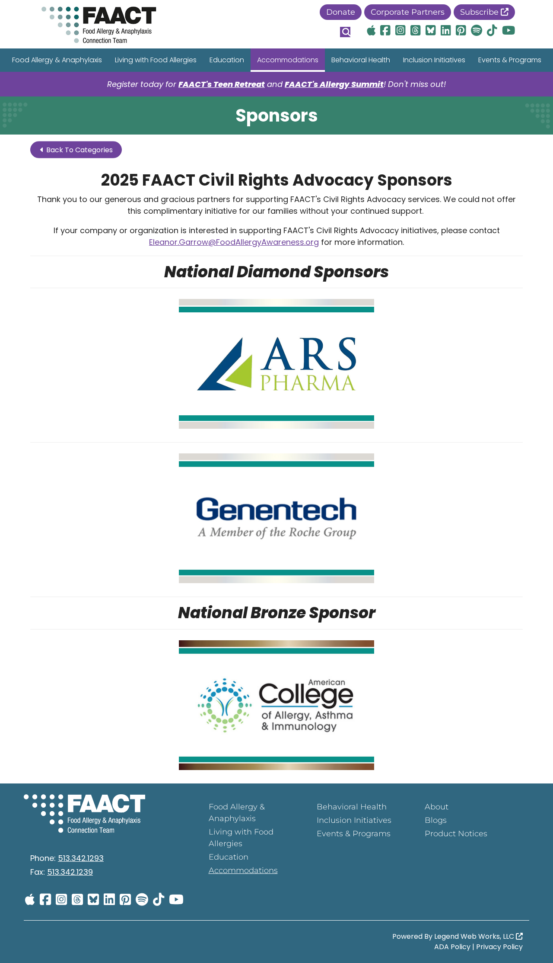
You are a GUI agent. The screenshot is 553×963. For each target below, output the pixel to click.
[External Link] (276, 365)
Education (227, 60)
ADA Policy (452, 947)
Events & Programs (509, 60)
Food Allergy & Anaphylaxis (57, 60)
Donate (340, 12)
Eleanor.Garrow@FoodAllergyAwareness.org (234, 242)
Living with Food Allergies (156, 60)
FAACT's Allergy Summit (334, 84)
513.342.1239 (70, 872)
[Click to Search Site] (345, 32)
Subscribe (480, 12)
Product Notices (456, 833)
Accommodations (287, 60)
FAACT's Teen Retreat (221, 84)
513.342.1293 (81, 858)
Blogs (436, 820)
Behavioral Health (360, 60)
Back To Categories (78, 150)
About (436, 807)
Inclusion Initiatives (434, 60)
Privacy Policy (499, 947)
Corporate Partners (408, 12)
